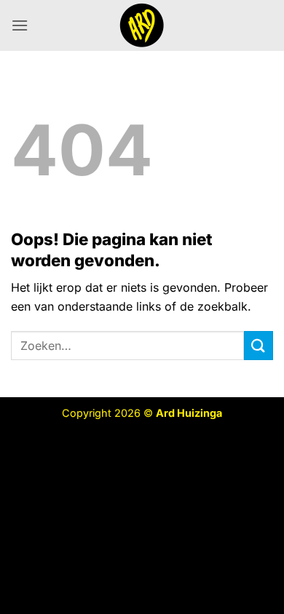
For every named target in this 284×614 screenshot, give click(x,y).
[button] (19, 25)
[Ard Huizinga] (142, 25)
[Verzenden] (258, 345)
